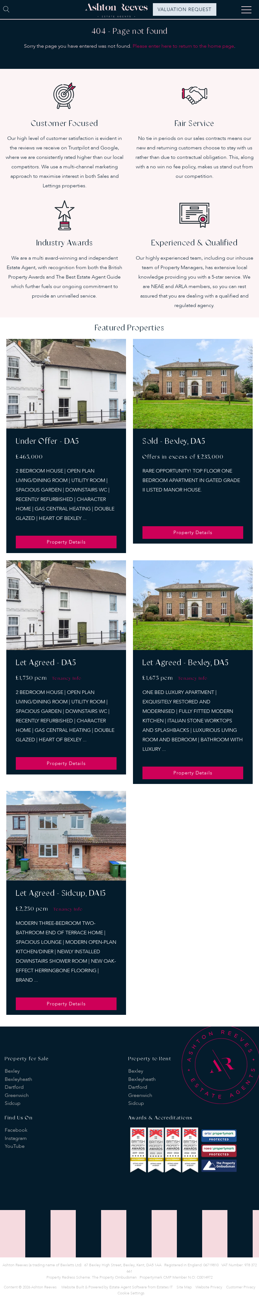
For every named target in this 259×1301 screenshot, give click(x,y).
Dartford (14, 1087)
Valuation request (185, 9)
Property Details (66, 542)
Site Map (184, 1287)
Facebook (16, 1130)
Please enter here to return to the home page (183, 46)
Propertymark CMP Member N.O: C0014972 (176, 1277)
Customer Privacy (241, 1287)
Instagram (16, 1138)
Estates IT (165, 1287)
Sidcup (13, 1103)
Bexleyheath (18, 1079)
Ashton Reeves (44, 1287)
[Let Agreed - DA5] (66, 605)
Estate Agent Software (128, 1287)
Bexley (12, 1071)
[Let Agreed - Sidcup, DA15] (66, 836)
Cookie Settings (130, 1293)
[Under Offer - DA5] (66, 384)
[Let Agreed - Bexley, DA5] (193, 605)
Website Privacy (209, 1287)
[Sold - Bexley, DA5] (193, 384)
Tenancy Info (67, 678)
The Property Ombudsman (114, 1277)
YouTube (15, 1146)
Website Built (72, 1287)
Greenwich (17, 1095)
